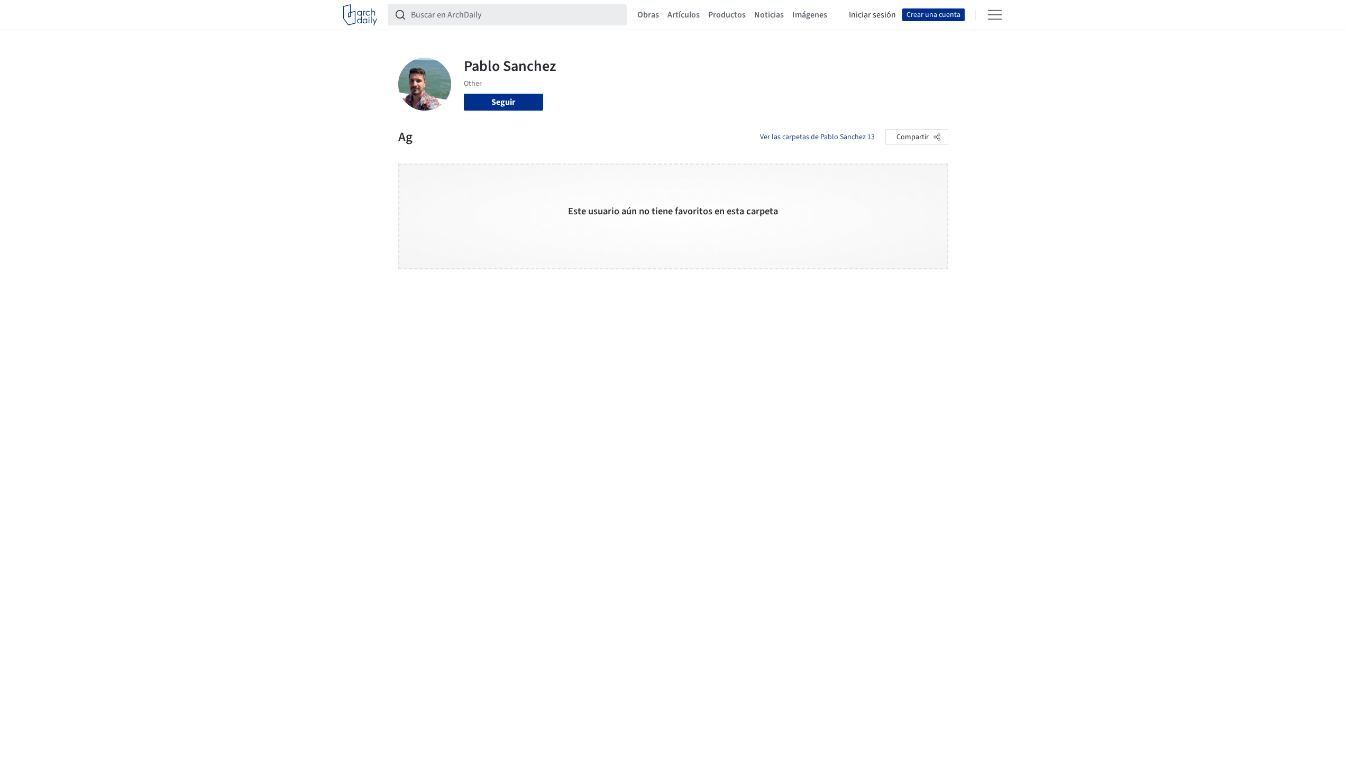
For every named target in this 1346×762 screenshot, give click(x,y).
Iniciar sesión (872, 15)
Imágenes (809, 15)
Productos (727, 15)
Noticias (769, 15)
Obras (648, 15)
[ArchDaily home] (360, 14)
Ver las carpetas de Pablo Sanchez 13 (817, 137)
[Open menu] (994, 14)
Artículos (683, 15)
